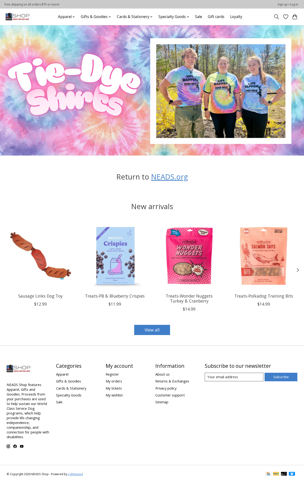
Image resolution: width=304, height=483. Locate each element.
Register (112, 374)
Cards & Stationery (71, 388)
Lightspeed (75, 474)
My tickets (114, 388)
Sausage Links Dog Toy (40, 296)
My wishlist (114, 395)
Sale (198, 16)
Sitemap (161, 402)
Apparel (62, 374)
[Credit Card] (268, 474)
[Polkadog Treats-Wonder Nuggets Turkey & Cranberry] (189, 256)
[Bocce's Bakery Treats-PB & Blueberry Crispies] (115, 256)
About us (162, 374)
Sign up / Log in (288, 4)
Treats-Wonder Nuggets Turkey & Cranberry (189, 298)
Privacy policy (165, 388)
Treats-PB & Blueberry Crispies (115, 296)
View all (152, 330)
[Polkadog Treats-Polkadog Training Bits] (264, 256)
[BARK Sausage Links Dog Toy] (41, 256)
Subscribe (281, 376)
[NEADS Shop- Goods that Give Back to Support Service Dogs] (17, 16)
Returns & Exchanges (172, 381)
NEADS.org (169, 177)
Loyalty (236, 16)
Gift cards (216, 16)
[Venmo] (292, 474)
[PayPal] (276, 474)
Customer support (170, 395)
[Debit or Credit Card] (284, 474)
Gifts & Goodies (68, 381)
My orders (114, 381)
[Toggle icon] (276, 17)
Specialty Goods (68, 395)
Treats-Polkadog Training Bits (263, 296)
